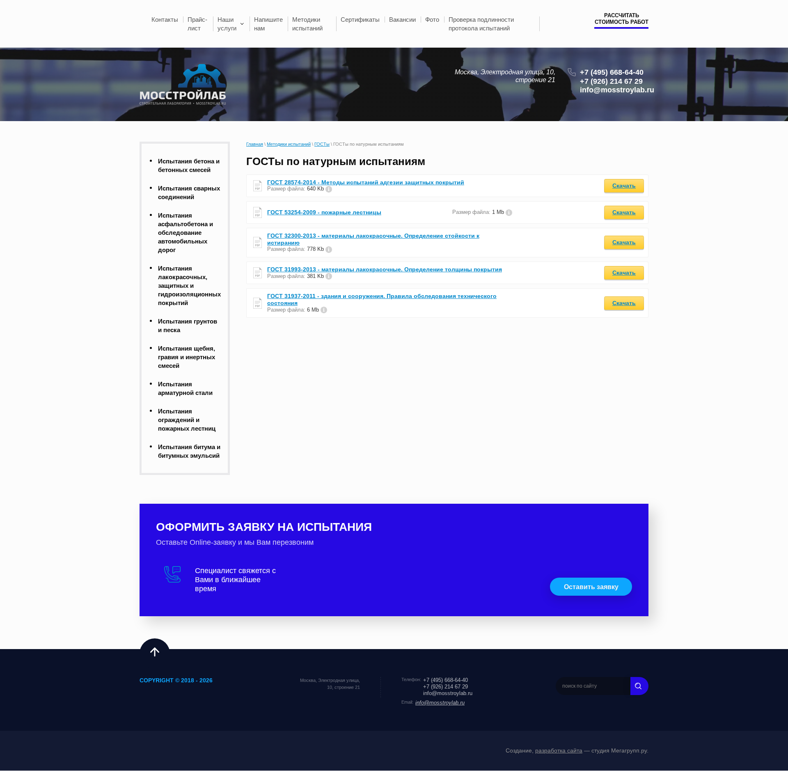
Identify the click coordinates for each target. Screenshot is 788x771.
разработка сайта (558, 750)
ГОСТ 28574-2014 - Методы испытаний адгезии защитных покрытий (365, 182)
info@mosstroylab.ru (617, 90)
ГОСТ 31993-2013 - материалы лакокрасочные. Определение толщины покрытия (384, 269)
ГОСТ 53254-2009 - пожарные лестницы (324, 212)
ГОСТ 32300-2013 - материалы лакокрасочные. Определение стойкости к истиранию (373, 239)
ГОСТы (322, 144)
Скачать (624, 185)
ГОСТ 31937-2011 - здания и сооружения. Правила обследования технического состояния (382, 299)
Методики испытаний (289, 144)
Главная (254, 144)
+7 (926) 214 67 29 (611, 81)
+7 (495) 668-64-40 (612, 72)
